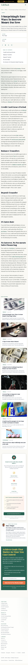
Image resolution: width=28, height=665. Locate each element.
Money (6, 9)
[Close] (26, 1)
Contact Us (3, 640)
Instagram (8, 652)
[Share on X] (8, 45)
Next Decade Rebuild (5, 632)
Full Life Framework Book (6, 616)
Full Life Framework (5, 606)
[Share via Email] (11, 45)
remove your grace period (18, 139)
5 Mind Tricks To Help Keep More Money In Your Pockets (12, 367)
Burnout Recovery (4, 625)
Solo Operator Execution (6, 634)
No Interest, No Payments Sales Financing (13, 62)
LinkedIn (23, 652)
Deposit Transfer (7, 57)
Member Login (3, 647)
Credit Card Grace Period (9, 52)
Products (3, 612)
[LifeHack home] (5, 5)
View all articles (9, 539)
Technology (5, 440)
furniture (12, 248)
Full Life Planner (4, 617)
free (14, 156)
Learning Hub (3, 619)
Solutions (3, 623)
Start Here (4, 601)
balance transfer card (18, 164)
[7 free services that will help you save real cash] (14, 433)
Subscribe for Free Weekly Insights (14, 583)
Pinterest (13, 652)
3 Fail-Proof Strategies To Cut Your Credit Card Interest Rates (13, 422)
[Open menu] (25, 5)
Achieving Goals (4, 610)
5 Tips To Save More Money (10, 341)
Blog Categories (4, 643)
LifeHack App (3, 614)
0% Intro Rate (6, 59)
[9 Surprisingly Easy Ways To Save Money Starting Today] (14, 304)
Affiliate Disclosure (18, 660)
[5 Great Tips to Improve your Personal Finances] (14, 382)
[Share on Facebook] (2, 45)
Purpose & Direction (5, 629)
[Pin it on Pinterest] (5, 45)
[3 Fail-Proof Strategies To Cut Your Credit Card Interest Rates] (14, 409)
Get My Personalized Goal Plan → (14, 513)
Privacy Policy (11, 660)
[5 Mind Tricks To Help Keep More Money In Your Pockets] (14, 355)
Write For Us (3, 645)
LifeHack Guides (4, 603)
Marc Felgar (4, 35)
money (19, 68)
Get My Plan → (21, 1)
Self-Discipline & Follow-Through (7, 627)
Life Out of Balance (4, 630)
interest (24, 110)
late (17, 135)
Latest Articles (4, 641)
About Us (3, 638)
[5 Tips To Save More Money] (14, 330)
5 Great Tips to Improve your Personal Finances (11, 394)
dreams (10, 102)
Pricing (2, 621)
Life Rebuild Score (4, 605)
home (15, 81)
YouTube (19, 652)
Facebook (3, 652)
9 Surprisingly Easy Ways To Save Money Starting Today (12, 315)
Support (2, 648)
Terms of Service (4, 660)
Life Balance (3, 608)
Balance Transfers (7, 54)
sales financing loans (17, 256)
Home (2, 9)
